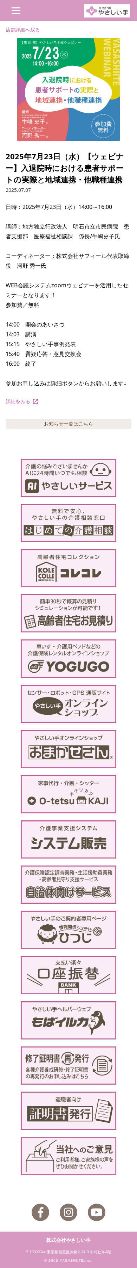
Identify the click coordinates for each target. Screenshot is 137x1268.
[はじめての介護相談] (69, 523)
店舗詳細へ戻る (23, 29)
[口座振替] (69, 975)
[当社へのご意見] (69, 1156)
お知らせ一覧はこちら (68, 423)
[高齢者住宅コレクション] (69, 568)
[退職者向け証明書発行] (69, 1111)
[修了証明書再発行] (69, 1065)
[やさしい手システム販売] (69, 839)
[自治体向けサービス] (69, 885)
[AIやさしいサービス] (69, 478)
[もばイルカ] (69, 1020)
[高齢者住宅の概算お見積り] (69, 613)
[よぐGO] (69, 658)
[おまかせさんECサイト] (69, 749)
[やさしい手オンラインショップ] (69, 704)
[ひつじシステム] (69, 930)
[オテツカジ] (69, 794)
